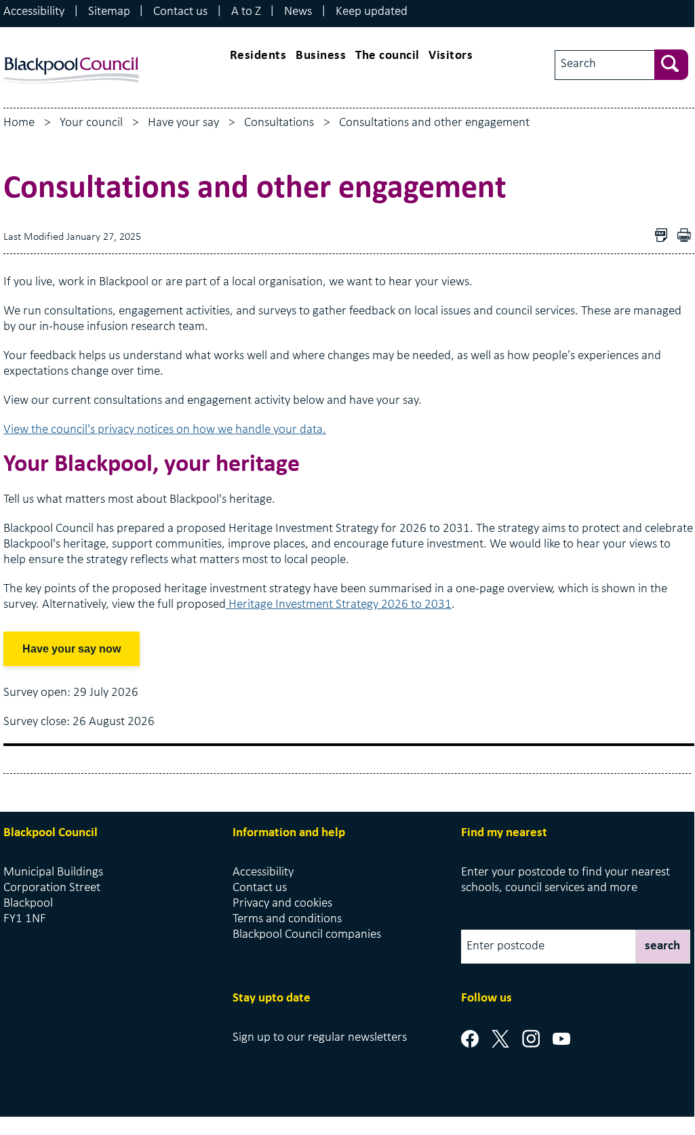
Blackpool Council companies (307, 934)
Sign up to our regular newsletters (320, 1037)
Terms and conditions (287, 919)
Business (321, 55)
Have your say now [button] (71, 649)
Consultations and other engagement (434, 123)
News (298, 11)
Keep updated (372, 11)
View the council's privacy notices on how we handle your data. (164, 430)
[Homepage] (71, 54)
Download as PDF (664, 236)
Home (19, 123)
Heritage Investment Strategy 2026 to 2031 (339, 604)
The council (387, 55)
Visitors (451, 55)
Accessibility (33, 11)
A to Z (246, 11)
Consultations (279, 123)
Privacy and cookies (282, 903)
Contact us (180, 11)
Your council (91, 123)
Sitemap (109, 11)
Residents (258, 55)
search (662, 946)
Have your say (183, 123)
